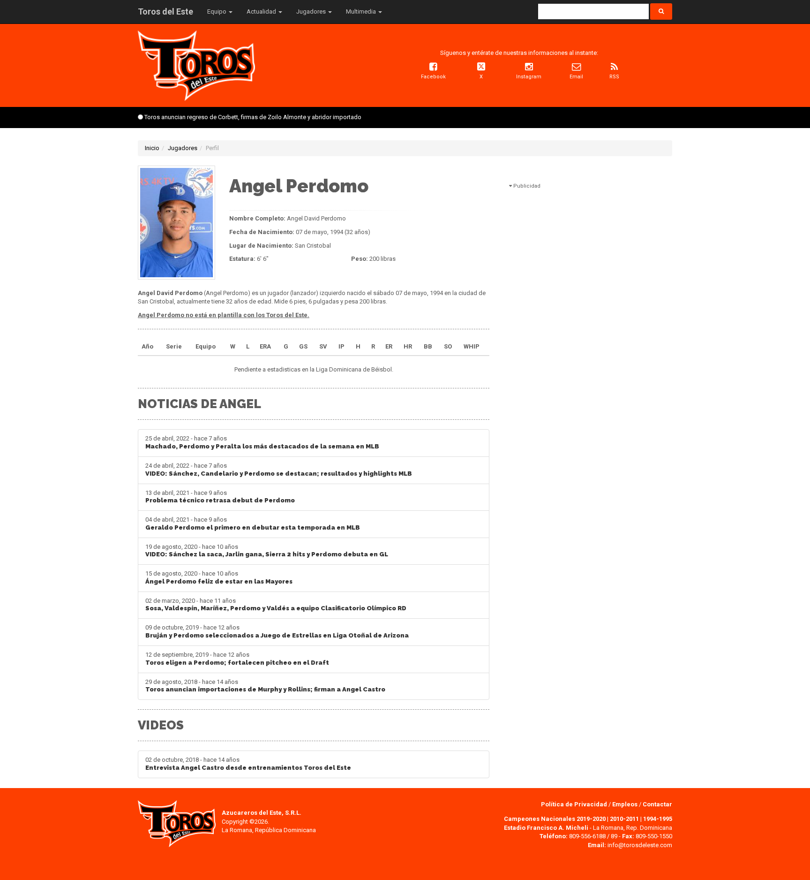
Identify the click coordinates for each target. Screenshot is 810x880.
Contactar (657, 804)
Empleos (625, 804)
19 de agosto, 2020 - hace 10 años (266, 550)
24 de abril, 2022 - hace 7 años (278, 469)
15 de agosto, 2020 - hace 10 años (218, 577)
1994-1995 (657, 818)
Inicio (152, 148)
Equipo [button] (217, 11)
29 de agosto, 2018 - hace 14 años (265, 685)
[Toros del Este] (196, 64)
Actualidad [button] (262, 11)
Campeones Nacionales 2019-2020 (555, 818)
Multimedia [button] (361, 11)
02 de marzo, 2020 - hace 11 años (275, 604)
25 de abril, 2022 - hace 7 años (262, 442)
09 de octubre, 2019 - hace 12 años (277, 631)
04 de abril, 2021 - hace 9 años (252, 523)
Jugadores (182, 148)
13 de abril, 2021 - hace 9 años (220, 496)
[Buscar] (661, 11)
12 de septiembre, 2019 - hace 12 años (237, 658)
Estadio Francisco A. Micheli (546, 827)
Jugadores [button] (311, 11)
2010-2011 (624, 818)
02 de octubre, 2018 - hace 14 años (248, 763)
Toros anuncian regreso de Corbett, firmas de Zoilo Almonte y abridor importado (252, 117)
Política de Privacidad (574, 804)
